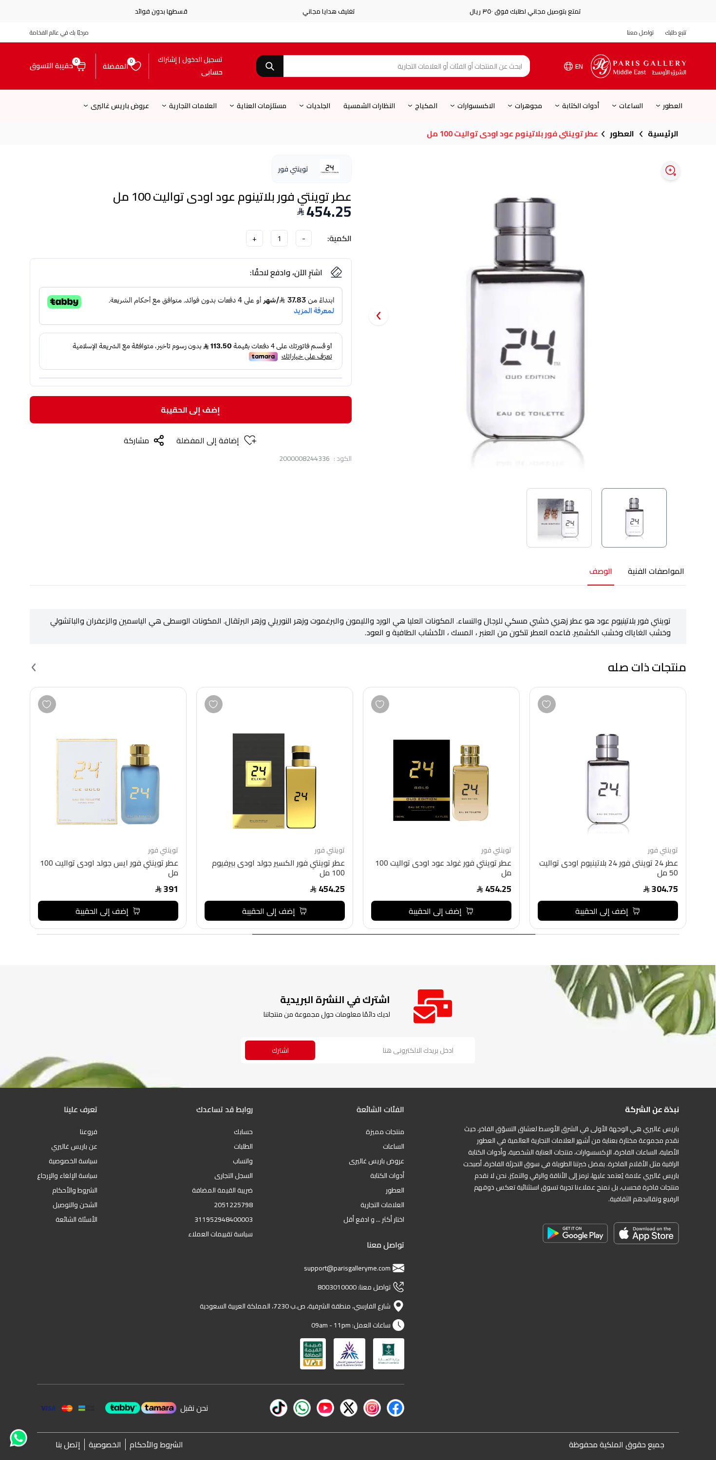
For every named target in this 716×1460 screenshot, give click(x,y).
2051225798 (233, 1205)
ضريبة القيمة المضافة (222, 1190)
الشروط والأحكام (74, 1190)
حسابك (243, 1132)
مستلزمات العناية (261, 105)
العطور (672, 105)
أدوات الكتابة (580, 105)
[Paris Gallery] (638, 66)
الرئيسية (663, 133)
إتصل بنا (68, 1444)
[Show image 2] (559, 518)
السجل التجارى (233, 1175)
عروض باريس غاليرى (120, 105)
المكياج (426, 105)
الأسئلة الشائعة (76, 1219)
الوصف (600, 571)
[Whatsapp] (17, 1437)
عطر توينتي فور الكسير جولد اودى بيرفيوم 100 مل (278, 869)
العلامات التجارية (193, 105)
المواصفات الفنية (656, 571)
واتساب (243, 1161)
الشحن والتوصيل (75, 1205)
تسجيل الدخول (202, 59)
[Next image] (378, 315)
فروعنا (88, 1132)
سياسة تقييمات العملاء (220, 1234)
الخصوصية (105, 1444)
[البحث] (269, 66)
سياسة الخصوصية (73, 1161)
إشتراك (167, 59)
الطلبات (243, 1146)
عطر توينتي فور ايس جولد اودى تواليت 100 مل (109, 869)
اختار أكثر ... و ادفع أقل (373, 1219)
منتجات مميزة (385, 1132)
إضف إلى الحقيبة (190, 409)
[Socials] (395, 1408)
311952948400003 (223, 1219)
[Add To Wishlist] (547, 704)
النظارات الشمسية (369, 105)
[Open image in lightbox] (670, 170)
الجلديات (318, 105)
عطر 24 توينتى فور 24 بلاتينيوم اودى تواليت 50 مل (608, 869)
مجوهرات (528, 105)
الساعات (631, 105)
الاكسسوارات (476, 105)
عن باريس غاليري (74, 1146)
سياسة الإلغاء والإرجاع (67, 1175)
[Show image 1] (634, 518)
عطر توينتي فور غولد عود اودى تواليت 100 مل (443, 869)
